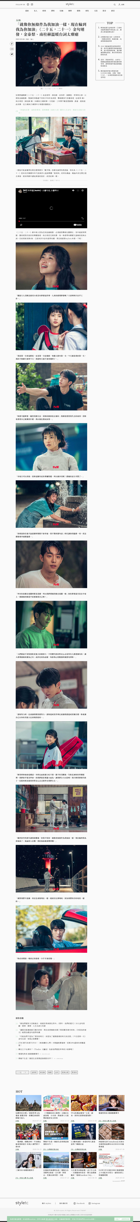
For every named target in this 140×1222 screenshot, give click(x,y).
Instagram (96, 1203)
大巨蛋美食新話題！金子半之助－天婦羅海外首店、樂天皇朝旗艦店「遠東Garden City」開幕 (83, 1172)
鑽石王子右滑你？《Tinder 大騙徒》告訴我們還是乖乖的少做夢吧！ (46, 1049)
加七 (32, 39)
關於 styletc (46, 1203)
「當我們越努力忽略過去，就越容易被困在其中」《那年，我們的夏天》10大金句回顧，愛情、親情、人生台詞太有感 (51, 1024)
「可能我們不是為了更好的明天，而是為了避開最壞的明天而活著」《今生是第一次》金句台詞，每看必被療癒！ (52, 1037)
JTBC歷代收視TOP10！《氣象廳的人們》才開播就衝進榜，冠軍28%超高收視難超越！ (51, 1044)
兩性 (87, 10)
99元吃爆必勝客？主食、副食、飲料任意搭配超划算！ (82, 1114)
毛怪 (96, 10)
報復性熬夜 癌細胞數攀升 (109, 1113)
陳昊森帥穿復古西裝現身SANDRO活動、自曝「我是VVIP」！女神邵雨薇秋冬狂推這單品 (111, 74)
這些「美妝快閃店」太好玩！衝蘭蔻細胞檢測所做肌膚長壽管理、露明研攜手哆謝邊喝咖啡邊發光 (111, 63)
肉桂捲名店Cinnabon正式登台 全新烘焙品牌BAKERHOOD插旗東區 (111, 1144)
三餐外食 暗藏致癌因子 (25, 1170)
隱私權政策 (50, 1219)
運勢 (78, 10)
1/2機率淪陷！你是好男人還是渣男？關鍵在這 (83, 1142)
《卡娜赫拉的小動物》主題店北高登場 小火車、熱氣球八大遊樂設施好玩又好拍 (56, 1115)
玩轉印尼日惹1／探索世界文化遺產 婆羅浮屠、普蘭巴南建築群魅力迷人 (28, 1115)
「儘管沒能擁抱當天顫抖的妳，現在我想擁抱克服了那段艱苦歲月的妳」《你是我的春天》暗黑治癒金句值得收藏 (52, 1031)
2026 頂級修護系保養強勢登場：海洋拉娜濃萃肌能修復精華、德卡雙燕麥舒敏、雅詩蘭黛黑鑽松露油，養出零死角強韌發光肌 (111, 50)
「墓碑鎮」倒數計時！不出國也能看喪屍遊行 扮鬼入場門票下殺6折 (28, 1144)
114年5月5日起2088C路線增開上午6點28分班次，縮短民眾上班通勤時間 (111, 1172)
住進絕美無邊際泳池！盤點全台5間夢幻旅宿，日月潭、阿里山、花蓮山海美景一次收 (56, 1172)
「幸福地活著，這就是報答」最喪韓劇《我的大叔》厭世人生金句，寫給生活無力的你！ (52, 111)
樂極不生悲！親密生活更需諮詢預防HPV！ (56, 1142)
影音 (104, 10)
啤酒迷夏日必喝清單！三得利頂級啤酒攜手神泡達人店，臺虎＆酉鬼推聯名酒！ (111, 30)
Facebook (81, 1203)
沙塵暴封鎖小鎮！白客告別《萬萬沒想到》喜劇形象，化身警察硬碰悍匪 (111, 39)
